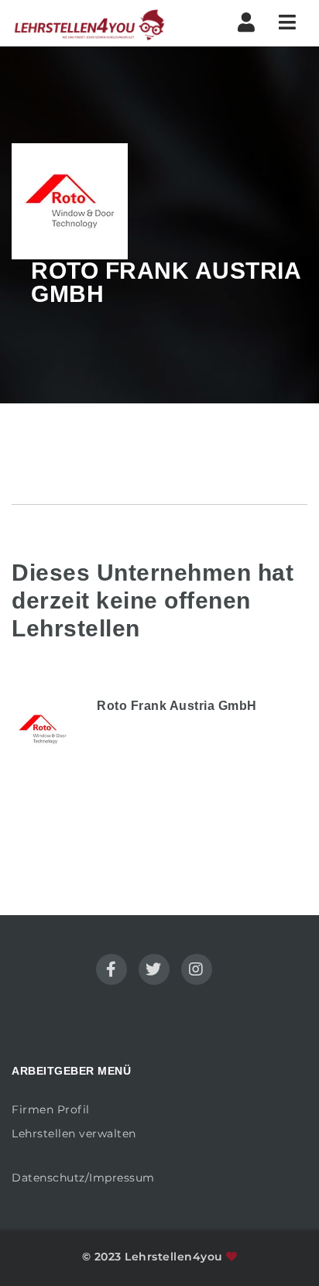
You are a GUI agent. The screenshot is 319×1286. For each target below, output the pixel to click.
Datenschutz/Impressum (83, 1178)
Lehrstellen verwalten (74, 1133)
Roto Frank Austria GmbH (177, 705)
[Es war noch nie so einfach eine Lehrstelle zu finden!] (89, 23)
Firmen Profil (51, 1109)
